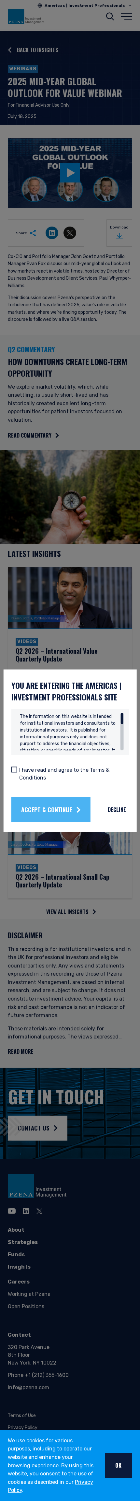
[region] (72, 731)
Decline (117, 810)
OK (118, 1465)
